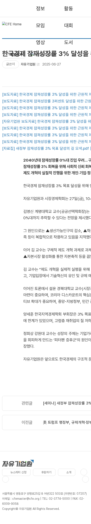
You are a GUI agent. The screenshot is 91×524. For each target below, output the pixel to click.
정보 (40, 8)
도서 (68, 42)
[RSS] (85, 479)
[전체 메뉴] (69, 55)
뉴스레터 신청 (18, 472)
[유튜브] (5, 479)
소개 (68, 472)
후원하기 (46, 472)
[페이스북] (83, 472)
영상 (40, 42)
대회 (68, 25)
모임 (40, 25)
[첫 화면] (12, 25)
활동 (68, 8)
